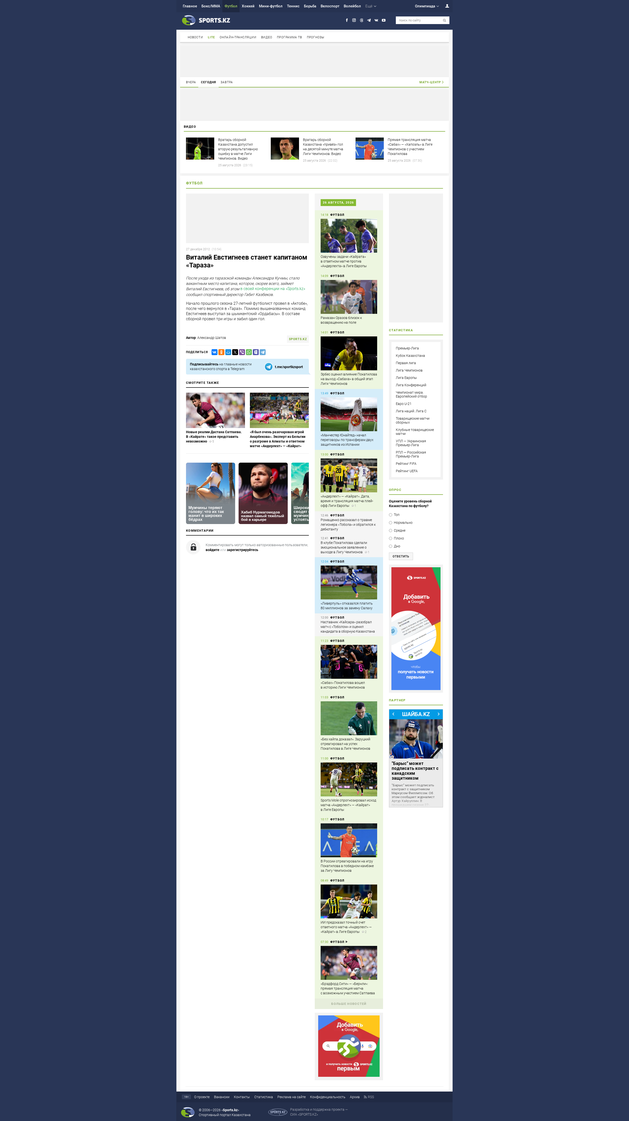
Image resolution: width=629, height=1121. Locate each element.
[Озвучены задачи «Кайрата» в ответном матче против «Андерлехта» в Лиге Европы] (349, 236)
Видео (266, 37)
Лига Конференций (411, 385)
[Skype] (255, 352)
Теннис (293, 6)
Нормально (403, 523)
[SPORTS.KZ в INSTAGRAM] (354, 20)
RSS (371, 1097)
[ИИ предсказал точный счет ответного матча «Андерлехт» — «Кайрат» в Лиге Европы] (349, 901)
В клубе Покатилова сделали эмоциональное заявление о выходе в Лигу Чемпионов (344, 547)
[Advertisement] (314, 61)
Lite (211, 37)
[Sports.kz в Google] (349, 1076)
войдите (212, 550)
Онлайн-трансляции (238, 37)
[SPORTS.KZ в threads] (361, 20)
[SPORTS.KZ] (416, 628)
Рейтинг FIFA (406, 464)
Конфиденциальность (327, 1097)
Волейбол (352, 6)
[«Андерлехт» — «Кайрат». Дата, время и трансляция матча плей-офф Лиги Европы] (349, 475)
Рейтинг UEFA (407, 471)
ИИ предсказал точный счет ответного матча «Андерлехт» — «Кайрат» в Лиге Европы (346, 927)
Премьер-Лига (407, 348)
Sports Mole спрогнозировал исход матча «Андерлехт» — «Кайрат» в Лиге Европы (348, 805)
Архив (355, 1097)
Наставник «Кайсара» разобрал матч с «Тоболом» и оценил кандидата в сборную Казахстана (348, 626)
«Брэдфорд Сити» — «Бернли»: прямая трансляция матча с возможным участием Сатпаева (348, 988)
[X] (234, 352)
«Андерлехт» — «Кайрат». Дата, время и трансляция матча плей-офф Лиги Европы (347, 501)
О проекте (202, 1097)
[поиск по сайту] (444, 20)
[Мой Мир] (227, 352)
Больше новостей (349, 1004)
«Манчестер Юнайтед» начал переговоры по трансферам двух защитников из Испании (347, 439)
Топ (397, 515)
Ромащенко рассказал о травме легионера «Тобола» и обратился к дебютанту (348, 524)
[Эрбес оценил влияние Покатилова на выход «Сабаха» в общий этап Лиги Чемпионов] (349, 353)
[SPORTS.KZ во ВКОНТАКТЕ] (376, 20)
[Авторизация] (444, 6)
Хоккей (248, 6)
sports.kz (298, 339)
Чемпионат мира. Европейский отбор (411, 394)
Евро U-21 (404, 404)
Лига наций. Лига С (411, 411)
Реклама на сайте (291, 1097)
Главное (190, 6)
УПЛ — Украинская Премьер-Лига (411, 443)
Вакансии (221, 1097)
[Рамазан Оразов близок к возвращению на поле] (349, 297)
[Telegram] (262, 352)
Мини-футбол (271, 6)
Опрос (395, 490)
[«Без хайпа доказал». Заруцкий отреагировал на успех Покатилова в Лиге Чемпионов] (349, 718)
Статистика (263, 1097)
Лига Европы (406, 378)
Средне (399, 530)
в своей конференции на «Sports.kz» (272, 288)
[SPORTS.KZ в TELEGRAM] (369, 20)
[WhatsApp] (248, 352)
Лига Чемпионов (409, 370)
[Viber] (241, 352)
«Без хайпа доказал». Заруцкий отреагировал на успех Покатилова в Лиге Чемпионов (345, 743)
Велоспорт (330, 6)
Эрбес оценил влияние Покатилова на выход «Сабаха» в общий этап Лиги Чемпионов (349, 379)
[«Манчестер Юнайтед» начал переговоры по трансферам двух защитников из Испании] (349, 414)
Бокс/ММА (210, 6)
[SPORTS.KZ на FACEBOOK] (347, 20)
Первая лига (406, 363)
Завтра (227, 82)
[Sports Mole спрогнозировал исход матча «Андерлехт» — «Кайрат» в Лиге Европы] (349, 779)
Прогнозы (316, 37)
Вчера (191, 82)
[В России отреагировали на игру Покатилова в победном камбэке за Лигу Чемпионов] (349, 840)
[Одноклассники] (220, 352)
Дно (397, 546)
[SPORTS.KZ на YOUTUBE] (384, 20)
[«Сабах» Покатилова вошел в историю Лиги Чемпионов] (349, 662)
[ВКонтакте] (213, 352)
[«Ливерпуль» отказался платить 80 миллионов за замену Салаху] (349, 582)
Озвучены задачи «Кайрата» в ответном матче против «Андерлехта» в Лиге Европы (344, 261)
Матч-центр (430, 82)
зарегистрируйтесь (242, 550)
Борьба (310, 6)
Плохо (399, 538)
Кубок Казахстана (410, 356)
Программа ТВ (289, 37)
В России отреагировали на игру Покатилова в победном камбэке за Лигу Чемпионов (347, 865)
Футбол (231, 6)
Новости (195, 37)
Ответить (401, 556)
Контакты (242, 1097)
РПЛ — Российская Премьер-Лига (411, 454)
